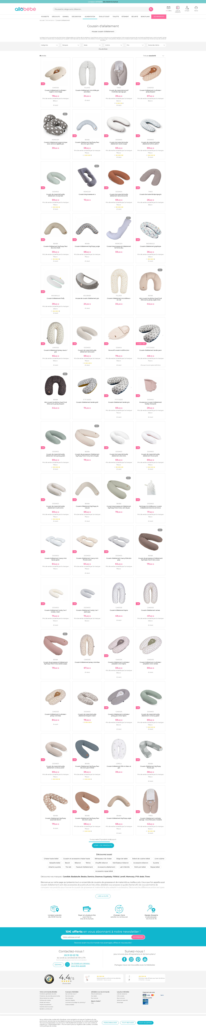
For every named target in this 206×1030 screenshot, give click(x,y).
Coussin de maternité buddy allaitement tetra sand (87, 351)
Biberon (78, 863)
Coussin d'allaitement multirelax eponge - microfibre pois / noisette (150, 819)
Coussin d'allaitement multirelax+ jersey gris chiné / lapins (119, 715)
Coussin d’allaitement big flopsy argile (119, 818)
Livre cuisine (159, 859)
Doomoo (99, 877)
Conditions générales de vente (48, 994)
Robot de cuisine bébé (141, 859)
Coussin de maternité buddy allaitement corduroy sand (55, 767)
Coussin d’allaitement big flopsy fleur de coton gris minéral (87, 767)
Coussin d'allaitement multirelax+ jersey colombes (55, 715)
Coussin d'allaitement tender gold (87, 402)
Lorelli (122, 877)
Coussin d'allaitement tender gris (119, 402)
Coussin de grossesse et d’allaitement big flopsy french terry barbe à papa (55, 663)
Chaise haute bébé (51, 859)
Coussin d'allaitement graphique (150, 246)
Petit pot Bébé (140, 867)
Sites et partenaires (96, 994)
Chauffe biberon (101, 863)
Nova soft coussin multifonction (118, 350)
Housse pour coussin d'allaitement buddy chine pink (150, 403)
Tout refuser (128, 1023)
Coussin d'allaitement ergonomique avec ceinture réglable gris (55, 143)
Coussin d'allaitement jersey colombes (87, 662)
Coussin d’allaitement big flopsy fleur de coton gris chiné (87, 143)
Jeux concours (121, 998)
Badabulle (75, 877)
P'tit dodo (139, 877)
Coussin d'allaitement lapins (119, 610)
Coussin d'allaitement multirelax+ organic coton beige (55, 91)
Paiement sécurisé (149, 992)
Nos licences (94, 998)
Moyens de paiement (45, 1004)
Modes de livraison (45, 1002)
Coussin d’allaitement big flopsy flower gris (150, 767)
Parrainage (120, 1002)
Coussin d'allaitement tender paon (150, 350)
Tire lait (68, 867)
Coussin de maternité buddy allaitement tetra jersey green (55, 455)
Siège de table (122, 859)
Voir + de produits (103, 845)
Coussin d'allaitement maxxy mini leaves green (56, 559)
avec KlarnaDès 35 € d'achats (87, 917)
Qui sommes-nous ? (70, 994)
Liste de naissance (122, 994)
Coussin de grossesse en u (87, 194)
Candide (66, 877)
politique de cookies (50, 1026)
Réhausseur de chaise (103, 859)
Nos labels (94, 996)
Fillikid (116, 877)
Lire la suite (103, 896)
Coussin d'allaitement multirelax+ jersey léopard (150, 91)
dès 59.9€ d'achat (54, 916)
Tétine (88, 863)
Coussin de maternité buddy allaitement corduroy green (150, 715)
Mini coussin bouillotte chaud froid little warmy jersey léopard (55, 403)
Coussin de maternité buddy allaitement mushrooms (55, 507)
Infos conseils (120, 996)
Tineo (147, 877)
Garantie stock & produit (46, 1006)
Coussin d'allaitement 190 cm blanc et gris (119, 767)
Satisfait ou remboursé (46, 1009)
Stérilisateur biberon (121, 863)
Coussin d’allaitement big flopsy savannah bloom (55, 819)
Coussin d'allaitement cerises (150, 610)
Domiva (90, 877)
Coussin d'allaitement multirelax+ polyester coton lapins (119, 663)
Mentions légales (70, 1000)
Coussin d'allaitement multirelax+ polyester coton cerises (150, 663)
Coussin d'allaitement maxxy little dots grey (118, 559)
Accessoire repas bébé (104, 871)
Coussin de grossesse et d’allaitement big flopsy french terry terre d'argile (87, 455)
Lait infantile (125, 867)
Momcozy (130, 877)
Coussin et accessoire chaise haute (76, 859)
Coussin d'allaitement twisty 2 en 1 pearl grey (87, 611)
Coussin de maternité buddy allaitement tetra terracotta (119, 195)
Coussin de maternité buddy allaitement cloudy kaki (55, 195)
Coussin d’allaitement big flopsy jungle (87, 246)
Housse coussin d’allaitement (103, 31)
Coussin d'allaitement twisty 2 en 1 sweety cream (56, 611)
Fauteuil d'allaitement (84, 867)
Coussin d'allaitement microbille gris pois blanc (87, 91)
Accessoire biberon (140, 863)
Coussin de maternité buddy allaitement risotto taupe (119, 143)
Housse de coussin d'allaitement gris (87, 298)
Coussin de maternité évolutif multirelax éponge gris (118, 91)
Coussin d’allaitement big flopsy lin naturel (87, 507)
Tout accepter (145, 1023)
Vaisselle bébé (54, 863)
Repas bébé (155, 867)
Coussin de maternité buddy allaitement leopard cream (87, 715)
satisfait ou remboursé (119, 916)
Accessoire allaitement (106, 867)
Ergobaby (107, 877)
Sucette (156, 863)
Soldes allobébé (69, 1004)
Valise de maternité (122, 1000)
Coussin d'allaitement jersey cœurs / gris (55, 351)
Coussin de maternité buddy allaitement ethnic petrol (150, 143)
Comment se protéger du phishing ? (75, 1002)
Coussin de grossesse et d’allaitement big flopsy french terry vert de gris (119, 507)
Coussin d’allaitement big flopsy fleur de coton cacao (87, 819)
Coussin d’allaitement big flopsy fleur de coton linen (55, 247)
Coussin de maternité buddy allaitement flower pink (150, 455)
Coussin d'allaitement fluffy (55, 298)
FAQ (92, 1003)
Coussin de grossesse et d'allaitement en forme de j (119, 247)
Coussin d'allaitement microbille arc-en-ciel (119, 299)
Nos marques (69, 998)
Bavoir (67, 863)
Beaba (84, 877)
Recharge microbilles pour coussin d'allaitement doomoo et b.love (150, 507)
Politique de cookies (45, 1000)
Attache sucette (54, 867)
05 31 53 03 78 (151, 919)
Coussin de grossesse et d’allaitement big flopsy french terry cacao (150, 559)
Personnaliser (110, 1023)
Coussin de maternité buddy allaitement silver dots (119, 455)
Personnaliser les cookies (46, 998)
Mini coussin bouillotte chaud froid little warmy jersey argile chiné (150, 299)
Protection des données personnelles (50, 996)
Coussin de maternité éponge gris (150, 194)
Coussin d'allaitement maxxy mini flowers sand (87, 559)
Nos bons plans (69, 996)
